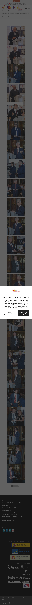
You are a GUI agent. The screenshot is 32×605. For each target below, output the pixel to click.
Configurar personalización (9, 312)
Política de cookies (24, 306)
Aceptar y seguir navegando (24, 313)
